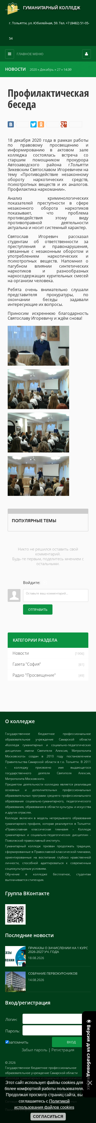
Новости (21, 653)
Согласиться (48, 1117)
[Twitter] (33, 124)
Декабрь (47, 69)
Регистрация (62, 1049)
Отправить (37, 609)
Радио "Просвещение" (34, 675)
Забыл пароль (34, 1049)
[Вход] (45, 583)
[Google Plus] (71, 124)
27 (58, 69)
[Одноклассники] (48, 124)
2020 (33, 69)
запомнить (18, 1042)
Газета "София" (27, 664)
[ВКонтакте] (18, 124)
